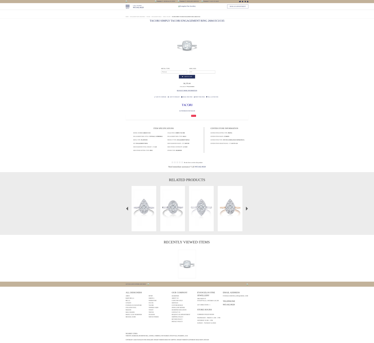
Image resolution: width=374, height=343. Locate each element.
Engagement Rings (157, 16)
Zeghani (152, 314)
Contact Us (176, 312)
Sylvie (151, 303)
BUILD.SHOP (199, 339)
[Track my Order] (240, 1)
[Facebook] (247, 284)
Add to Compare (161, 97)
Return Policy (177, 319)
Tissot (151, 310)
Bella (128, 300)
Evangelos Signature (134, 305)
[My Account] (247, 1)
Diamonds (175, 296)
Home (127, 16)
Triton (151, 312)
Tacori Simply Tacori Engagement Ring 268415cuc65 (186, 16)
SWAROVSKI (153, 300)
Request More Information (187, 90)
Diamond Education (179, 310)
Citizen (128, 303)
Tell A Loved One (212, 97)
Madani (128, 310)
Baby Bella (130, 298)
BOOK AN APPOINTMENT (238, 6)
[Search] (126, 1)
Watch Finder (154, 317)
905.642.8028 (138, 6)
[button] (165, 1)
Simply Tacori (167, 16)
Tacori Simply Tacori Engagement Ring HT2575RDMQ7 (201, 203)
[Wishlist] (242, 1)
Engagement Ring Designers (138, 16)
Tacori (148, 16)
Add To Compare (144, 214)
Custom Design (177, 305)
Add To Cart (188, 76)
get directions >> (203, 305)
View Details (144, 210)
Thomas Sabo (153, 307)
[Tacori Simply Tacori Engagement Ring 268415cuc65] (187, 45)
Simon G (151, 298)
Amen (128, 296)
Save (194, 116)
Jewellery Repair (178, 307)
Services (175, 303)
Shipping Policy (177, 317)
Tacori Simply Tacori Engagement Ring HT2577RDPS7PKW (230, 203)
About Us (175, 298)
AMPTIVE (173, 339)
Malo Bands (130, 312)
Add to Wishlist (174, 97)
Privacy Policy (177, 321)
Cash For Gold (177, 300)
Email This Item (187, 97)
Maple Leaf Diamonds (134, 314)
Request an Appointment (181, 314)
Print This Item (200, 97)
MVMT (151, 296)
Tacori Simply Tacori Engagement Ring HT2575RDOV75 (173, 203)
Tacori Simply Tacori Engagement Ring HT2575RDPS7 (144, 203)
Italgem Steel (131, 307)
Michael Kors (131, 317)
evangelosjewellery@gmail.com (235, 296)
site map (206, 339)
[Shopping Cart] (245, 1)
